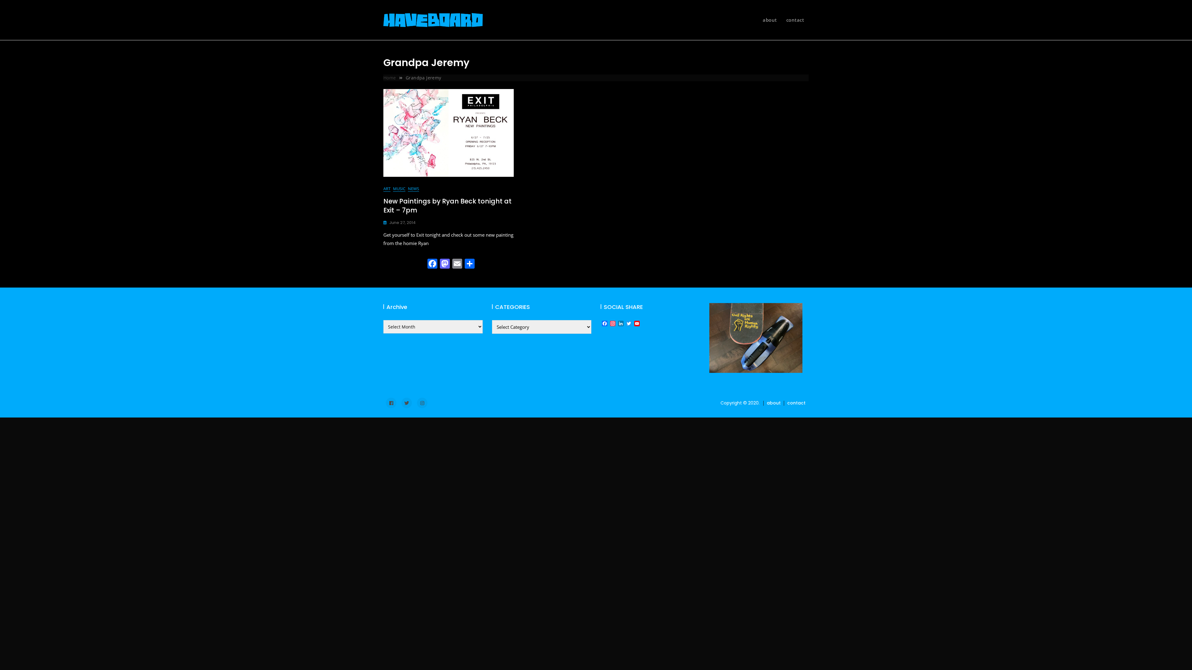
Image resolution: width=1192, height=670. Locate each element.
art (387, 188)
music (399, 188)
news (413, 188)
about (770, 20)
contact (795, 20)
